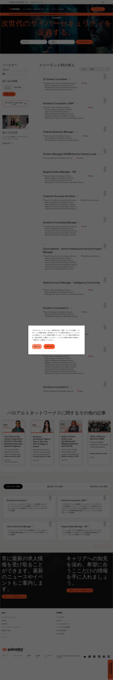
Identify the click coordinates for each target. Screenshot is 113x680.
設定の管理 (49, 346)
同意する (37, 346)
